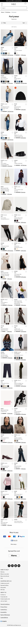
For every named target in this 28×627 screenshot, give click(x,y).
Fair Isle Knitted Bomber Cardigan (4, 356)
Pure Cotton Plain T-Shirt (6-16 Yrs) (18, 495)
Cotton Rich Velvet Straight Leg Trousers (5, 247)
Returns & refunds (5, 576)
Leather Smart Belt (18, 163)
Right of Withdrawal (5, 615)
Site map (3, 589)
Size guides (3, 587)
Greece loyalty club (5, 599)
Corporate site (4, 596)
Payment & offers (4, 585)
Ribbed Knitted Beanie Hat (17, 107)
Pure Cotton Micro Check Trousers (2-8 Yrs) (18, 522)
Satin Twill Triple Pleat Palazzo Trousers (4, 524)
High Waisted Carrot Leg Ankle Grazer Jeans (5, 108)
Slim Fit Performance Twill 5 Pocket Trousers (18, 356)
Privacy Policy (4, 607)
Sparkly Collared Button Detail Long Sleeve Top (18, 439)
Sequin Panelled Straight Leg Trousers (17, 413)
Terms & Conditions (5, 604)
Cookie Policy (4, 609)
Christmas (7, 12)
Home (2, 12)
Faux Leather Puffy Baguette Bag (18, 303)
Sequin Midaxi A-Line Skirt (4, 303)
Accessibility (4, 612)
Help (2, 578)
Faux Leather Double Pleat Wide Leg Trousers (5, 164)
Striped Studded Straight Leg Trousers (17, 467)
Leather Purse (4, 411)
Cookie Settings (4, 617)
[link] (1, 621)
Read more (14, 19)
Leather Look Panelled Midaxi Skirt (18, 329)
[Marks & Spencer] (14, 4)
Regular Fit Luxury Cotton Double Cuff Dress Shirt (18, 136)
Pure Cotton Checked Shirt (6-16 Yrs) (5, 219)
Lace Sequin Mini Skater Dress (17, 275)
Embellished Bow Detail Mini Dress (4, 329)
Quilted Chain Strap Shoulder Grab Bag (5, 190)
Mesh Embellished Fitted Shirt (5, 438)
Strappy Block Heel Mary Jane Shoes (18, 218)
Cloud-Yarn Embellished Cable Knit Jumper (18, 247)
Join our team (4, 601)
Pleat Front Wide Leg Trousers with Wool (18, 384)
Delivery (2, 572)
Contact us (3, 594)
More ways (13, 544)
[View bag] (25, 4)
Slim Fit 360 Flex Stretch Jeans (4, 79)
